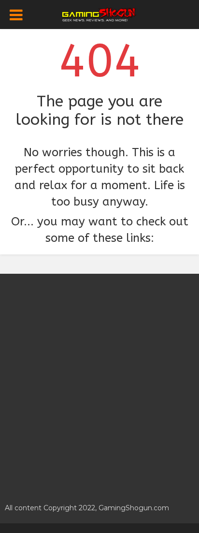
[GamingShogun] (99, 13)
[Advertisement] (99, 383)
